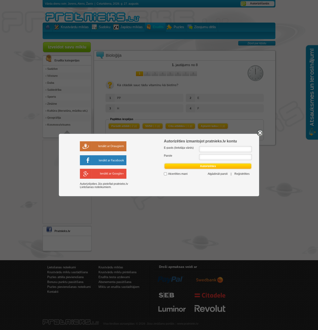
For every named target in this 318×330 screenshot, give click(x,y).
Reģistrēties (242, 173)
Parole (168, 155)
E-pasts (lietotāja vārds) (179, 147)
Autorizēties (208, 166)
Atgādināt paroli (218, 173)
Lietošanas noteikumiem (95, 187)
